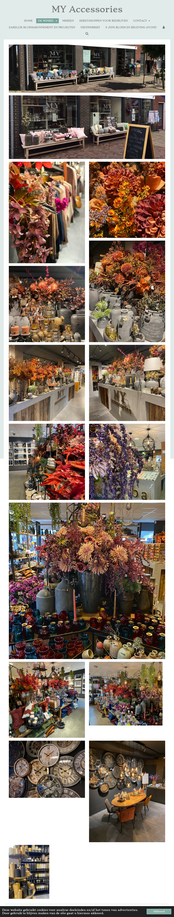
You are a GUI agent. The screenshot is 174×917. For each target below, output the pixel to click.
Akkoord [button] (159, 911)
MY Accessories (87, 9)
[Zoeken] (87, 34)
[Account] (163, 27)
